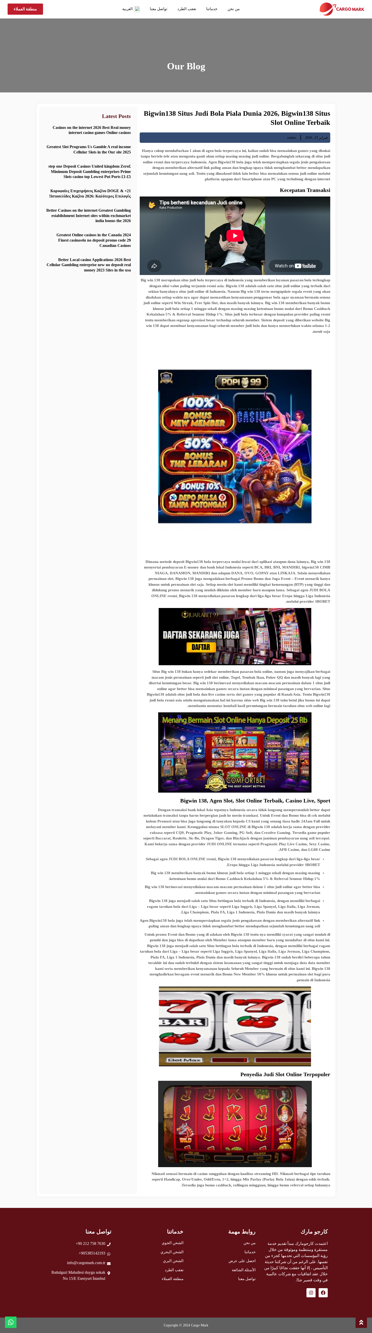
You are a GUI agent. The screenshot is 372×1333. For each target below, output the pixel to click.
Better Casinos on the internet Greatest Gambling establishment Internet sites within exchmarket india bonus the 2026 (88, 215)
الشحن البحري (171, 1252)
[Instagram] (311, 1292)
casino (291, 138)
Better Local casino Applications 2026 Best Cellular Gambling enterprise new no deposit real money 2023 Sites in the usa (89, 265)
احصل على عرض (242, 1261)
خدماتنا (211, 9)
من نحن (234, 9)
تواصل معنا (158, 9)
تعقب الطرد (186, 9)
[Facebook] (323, 1292)
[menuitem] (131, 9)
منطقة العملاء (172, 1279)
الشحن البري (173, 1261)
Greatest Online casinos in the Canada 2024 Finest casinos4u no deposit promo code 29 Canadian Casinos (93, 240)
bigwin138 (310, 567)
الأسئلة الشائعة (244, 1270)
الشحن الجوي (172, 1243)
